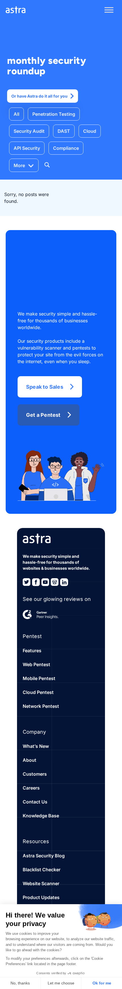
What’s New (36, 746)
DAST (64, 131)
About (29, 760)
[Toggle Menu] (108, 9)
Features (32, 650)
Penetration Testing (53, 114)
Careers (31, 788)
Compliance (66, 148)
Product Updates (41, 897)
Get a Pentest (43, 415)
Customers (35, 774)
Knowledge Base (41, 815)
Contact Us (35, 802)
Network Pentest (41, 706)
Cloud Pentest (38, 692)
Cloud (89, 131)
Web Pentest (36, 664)
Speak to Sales (44, 387)
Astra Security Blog (44, 855)
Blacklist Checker (41, 869)
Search (47, 165)
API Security (27, 148)
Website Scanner (41, 883)
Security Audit (29, 131)
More (19, 165)
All (16, 114)
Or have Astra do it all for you (39, 96)
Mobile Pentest (39, 678)
